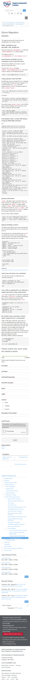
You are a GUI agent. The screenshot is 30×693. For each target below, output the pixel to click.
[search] (13, 10)
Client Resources (10, 22)
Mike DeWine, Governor (8, 665)
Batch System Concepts (14, 499)
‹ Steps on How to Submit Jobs (6, 457)
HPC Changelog (10, 486)
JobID (4, 394)
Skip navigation (4, 1)
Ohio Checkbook (6, 667)
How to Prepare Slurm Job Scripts (18, 530)
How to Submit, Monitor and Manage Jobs (16, 533)
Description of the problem (9, 413)
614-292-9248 (6, 623)
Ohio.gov (18, 665)
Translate (20, 608)
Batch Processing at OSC (9, 24)
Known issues (9, 488)
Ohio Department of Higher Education (13, 655)
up (14, 457)
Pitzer (6, 402)
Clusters (4, 399)
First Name (5, 365)
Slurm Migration (19, 24)
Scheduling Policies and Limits (16, 509)
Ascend (7, 409)
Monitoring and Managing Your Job (17, 507)
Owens (3, 446)
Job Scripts (11, 503)
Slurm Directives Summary (15, 511)
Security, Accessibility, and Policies (13, 548)
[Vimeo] (18, 14)
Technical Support (20, 22)
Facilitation (7, 544)
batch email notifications (14, 526)
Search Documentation (12, 490)
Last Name (4, 371)
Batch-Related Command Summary (17, 516)
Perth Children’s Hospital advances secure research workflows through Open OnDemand (15, 597)
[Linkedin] (12, 14)
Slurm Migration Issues (15, 538)
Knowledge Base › (23, 457)
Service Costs (8, 550)
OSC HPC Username (8, 382)
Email (3, 388)
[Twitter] (15, 14)
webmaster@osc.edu (8, 625)
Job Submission (12, 505)
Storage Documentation (10, 482)
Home (4, 22)
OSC (9, 677)
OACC (3, 679)
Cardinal (7, 405)
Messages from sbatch (14, 522)
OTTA (12, 679)
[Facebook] (9, 14)
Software (6, 480)
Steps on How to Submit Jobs (17, 536)
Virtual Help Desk (6, 558)
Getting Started (8, 478)
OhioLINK (14, 677)
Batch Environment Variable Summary (15, 514)
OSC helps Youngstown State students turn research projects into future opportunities (15, 591)
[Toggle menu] (26, 17)
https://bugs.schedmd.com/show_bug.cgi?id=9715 (15, 270)
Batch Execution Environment (15, 501)
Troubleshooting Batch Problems (16, 524)
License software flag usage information (15, 519)
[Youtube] (21, 14)
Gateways (7, 542)
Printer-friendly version (20, 464)
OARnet (4, 677)
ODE (17, 679)
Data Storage (7, 546)
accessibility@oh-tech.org (10, 643)
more (26, 576)
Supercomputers (10, 492)
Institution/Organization (8, 377)
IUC (8, 679)
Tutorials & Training (11, 495)
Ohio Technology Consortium (9, 675)
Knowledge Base (10, 540)
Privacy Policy (6, 631)
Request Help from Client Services (13, 634)
